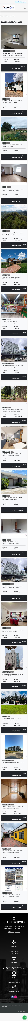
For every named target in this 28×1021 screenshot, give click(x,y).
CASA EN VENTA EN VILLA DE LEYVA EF (12, 718)
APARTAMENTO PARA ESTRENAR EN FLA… (12, 762)
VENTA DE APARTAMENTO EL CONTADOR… (12, 806)
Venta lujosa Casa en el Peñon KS (12, 497)
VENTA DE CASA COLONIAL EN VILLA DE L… (13, 100)
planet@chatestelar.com (14, 982)
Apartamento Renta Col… (14, 53)
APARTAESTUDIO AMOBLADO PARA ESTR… (12, 674)
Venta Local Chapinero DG (10, 321)
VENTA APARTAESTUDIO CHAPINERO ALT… (12, 453)
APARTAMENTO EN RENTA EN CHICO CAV (12, 365)
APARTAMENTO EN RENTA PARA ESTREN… (12, 586)
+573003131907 (14, 951)
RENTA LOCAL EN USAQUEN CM (10, 541)
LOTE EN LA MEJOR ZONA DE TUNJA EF (12, 145)
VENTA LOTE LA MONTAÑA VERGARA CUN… (13, 233)
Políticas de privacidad (14, 932)
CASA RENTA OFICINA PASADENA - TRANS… (13, 850)
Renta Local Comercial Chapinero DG (13, 189)
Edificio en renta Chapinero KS (11, 894)
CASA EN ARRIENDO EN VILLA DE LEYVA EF (13, 630)
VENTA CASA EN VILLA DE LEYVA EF (11, 277)
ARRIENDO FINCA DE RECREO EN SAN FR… (12, 409)
